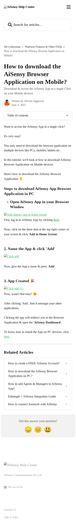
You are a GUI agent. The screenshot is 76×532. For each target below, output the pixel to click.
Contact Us (10, 509)
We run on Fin (15, 486)
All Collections (12, 46)
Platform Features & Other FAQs (43, 46)
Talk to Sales (11, 517)
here (56, 220)
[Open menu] (68, 7)
